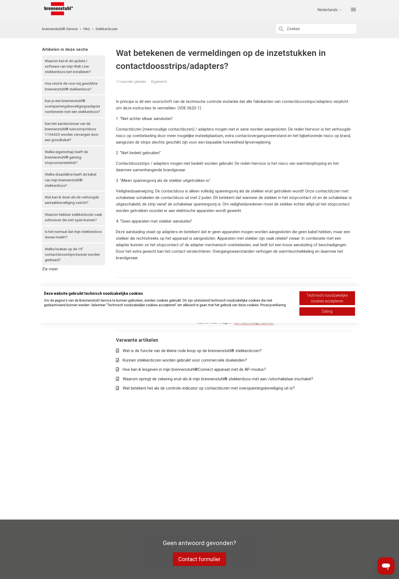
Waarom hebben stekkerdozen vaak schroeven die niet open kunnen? (73, 217)
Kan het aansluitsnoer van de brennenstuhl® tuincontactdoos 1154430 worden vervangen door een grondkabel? (72, 131)
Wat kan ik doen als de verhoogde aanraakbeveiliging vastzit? (72, 200)
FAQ (86, 29)
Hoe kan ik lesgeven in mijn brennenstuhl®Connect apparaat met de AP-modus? (194, 369)
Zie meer (50, 269)
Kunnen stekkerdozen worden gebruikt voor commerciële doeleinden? (185, 360)
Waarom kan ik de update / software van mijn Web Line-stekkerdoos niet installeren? (68, 66)
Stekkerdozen (107, 29)
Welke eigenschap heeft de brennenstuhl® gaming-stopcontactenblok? (66, 157)
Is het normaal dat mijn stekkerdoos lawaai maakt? (73, 234)
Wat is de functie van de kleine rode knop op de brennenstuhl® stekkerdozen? (192, 350)
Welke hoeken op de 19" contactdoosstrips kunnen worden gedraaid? (72, 254)
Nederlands (328, 10)
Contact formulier (199, 559)
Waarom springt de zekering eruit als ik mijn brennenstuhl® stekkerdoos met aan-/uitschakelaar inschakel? (218, 378)
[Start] (57, 13)
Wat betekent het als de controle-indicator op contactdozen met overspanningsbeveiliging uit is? (209, 388)
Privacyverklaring (273, 305)
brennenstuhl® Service (60, 29)
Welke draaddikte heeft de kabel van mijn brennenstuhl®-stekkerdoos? (70, 180)
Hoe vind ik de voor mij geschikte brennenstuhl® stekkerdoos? (71, 86)
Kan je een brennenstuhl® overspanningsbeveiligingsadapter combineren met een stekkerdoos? (72, 106)
